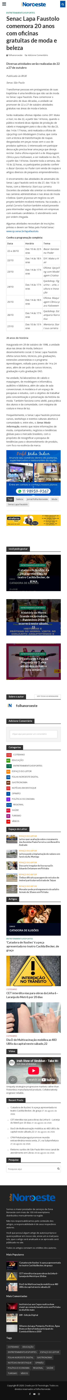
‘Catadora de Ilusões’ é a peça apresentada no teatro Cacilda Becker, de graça (34, 575)
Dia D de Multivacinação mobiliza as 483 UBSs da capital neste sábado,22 (31, 1041)
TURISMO (12, 1373)
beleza (19, 499)
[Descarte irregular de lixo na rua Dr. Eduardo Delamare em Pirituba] (12, 865)
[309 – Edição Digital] (12, 1317)
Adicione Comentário (38, 55)
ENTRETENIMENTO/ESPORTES (20, 12)
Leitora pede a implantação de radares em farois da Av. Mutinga (39, 855)
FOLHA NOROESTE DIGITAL (20, 1357)
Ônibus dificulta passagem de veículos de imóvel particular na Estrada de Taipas (39, 879)
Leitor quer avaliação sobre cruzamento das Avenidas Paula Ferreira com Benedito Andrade (39, 842)
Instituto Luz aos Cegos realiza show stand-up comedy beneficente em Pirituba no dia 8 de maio (39, 1307)
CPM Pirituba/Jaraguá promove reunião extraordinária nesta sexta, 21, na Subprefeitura (34, 1139)
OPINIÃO (39, 1362)
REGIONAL (38, 1368)
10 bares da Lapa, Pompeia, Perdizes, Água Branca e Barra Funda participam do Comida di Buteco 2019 (39, 1329)
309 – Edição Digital (28, 1315)
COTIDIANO (11, 989)
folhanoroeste (15, 55)
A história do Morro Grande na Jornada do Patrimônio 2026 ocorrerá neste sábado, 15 (33, 620)
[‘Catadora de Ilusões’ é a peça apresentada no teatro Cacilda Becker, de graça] (33, 920)
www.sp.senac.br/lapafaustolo (22, 231)
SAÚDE (50, 1368)
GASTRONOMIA (44, 1357)
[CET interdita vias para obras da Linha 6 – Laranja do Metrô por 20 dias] (33, 970)
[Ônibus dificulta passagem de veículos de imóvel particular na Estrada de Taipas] (12, 877)
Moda (54, 499)
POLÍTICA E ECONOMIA (18, 1368)
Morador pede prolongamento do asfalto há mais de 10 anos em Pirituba (39, 890)
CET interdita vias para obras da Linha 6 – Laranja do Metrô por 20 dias (32, 995)
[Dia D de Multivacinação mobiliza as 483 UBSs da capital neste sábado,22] (33, 1017)
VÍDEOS (24, 1373)
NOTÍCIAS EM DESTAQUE (20, 1362)
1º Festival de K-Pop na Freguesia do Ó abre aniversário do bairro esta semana (33, 664)
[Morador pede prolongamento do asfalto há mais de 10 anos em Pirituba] (12, 888)
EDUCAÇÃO (28, 1347)
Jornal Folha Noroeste (37, 499)
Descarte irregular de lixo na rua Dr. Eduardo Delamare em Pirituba (36, 867)
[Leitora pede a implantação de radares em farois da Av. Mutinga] (12, 853)
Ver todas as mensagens (47, 696)
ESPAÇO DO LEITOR (28, 836)
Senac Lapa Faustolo (18, 504)
